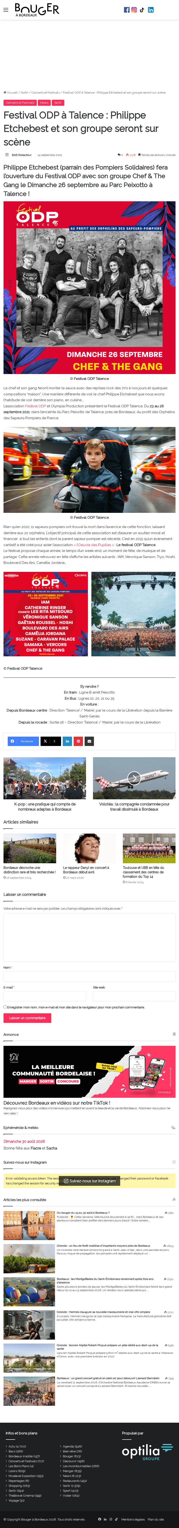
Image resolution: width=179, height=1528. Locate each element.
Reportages (16, 1481)
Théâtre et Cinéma (21, 1495)
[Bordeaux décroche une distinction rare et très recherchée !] (29, 848)
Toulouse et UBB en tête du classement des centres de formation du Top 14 (143, 872)
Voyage (14, 1500)
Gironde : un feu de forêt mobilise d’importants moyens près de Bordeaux (103, 1245)
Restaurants (71, 1481)
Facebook (127, 10)
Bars (12, 1451)
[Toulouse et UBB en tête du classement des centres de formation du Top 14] (149, 848)
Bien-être (69, 1451)
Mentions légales (133, 1519)
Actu (12, 1446)
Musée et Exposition (22, 1476)
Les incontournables (77, 1466)
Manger (68, 1471)
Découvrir (70, 1461)
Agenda (68, 1446)
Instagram (134, 10)
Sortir (24, 92)
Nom (7, 967)
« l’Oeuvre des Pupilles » (94, 545)
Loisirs (13, 1471)
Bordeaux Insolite (21, 1456)
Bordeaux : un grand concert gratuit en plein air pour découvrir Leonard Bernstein (108, 1378)
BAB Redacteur (21, 155)
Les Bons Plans (19, 1466)
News (44, 102)
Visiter (67, 1495)
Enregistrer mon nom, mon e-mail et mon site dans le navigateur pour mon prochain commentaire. (76, 1007)
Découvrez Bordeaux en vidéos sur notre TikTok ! (56, 1103)
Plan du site (156, 1519)
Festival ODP (35, 406)
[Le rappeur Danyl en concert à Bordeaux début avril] (89, 848)
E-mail (8, 987)
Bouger (68, 1456)
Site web (99, 987)
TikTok (142, 10)
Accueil (11, 92)
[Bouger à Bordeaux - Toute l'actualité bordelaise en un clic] (37, 9)
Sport (66, 1490)
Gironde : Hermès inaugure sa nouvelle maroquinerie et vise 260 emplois (103, 1312)
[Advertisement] (89, 55)
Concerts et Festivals (45, 92)
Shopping (15, 1486)
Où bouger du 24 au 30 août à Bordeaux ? (83, 1212)
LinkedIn (151, 10)
